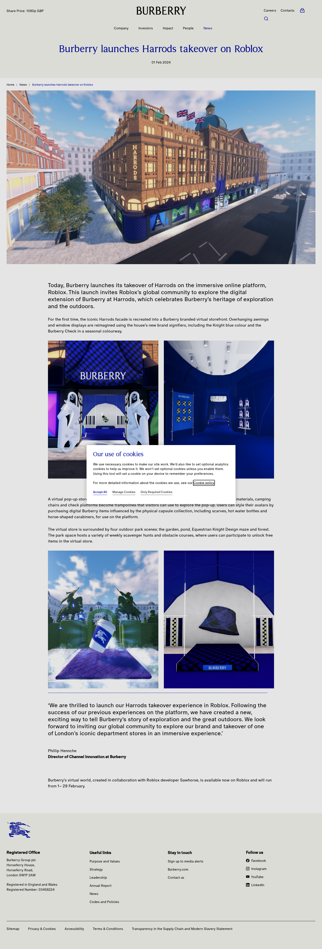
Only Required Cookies (156, 492)
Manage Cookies (123, 492)
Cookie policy (203, 482)
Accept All (100, 492)
